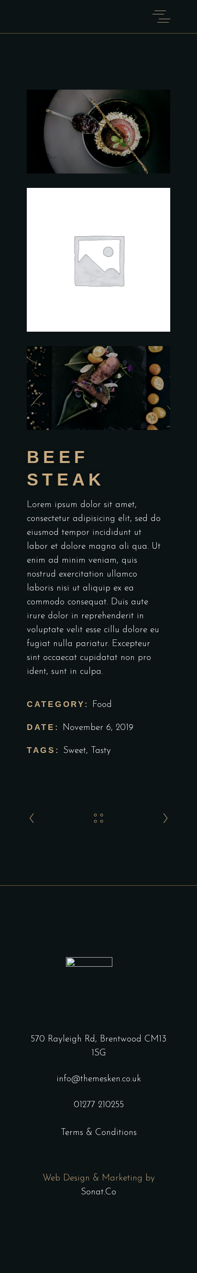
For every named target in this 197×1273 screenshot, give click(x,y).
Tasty (101, 750)
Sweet (74, 750)
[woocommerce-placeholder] (98, 260)
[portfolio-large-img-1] (98, 132)
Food (102, 704)
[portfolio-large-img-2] (98, 388)
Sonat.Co (98, 1192)
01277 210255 (99, 1105)
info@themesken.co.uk (98, 1079)
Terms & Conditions (99, 1132)
